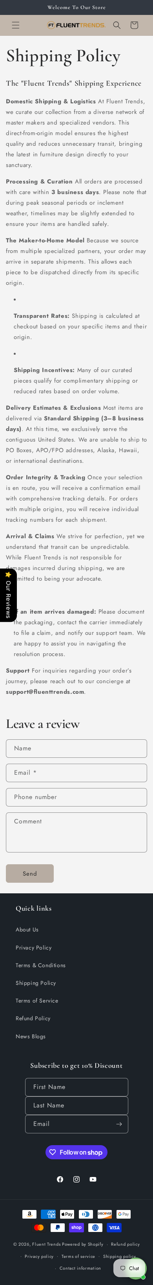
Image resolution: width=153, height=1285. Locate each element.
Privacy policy (39, 1256)
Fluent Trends (46, 1244)
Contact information (80, 1268)
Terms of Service (37, 1001)
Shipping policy (119, 1256)
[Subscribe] (119, 1124)
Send (30, 873)
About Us (27, 929)
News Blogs (31, 1036)
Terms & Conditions (41, 965)
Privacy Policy (33, 947)
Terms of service (78, 1256)
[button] (15, 25)
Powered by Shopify (83, 1244)
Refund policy (125, 1244)
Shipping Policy (36, 983)
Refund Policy (33, 1018)
